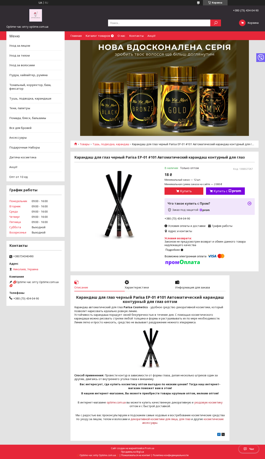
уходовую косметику (208, 402)
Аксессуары (18, 137)
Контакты (136, 36)
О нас (121, 36)
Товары (85, 144)
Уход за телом (19, 55)
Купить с (221, 191)
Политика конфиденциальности (171, 455)
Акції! (151, 36)
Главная (76, 36)
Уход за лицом (19, 45)
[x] (223, 435)
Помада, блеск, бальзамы (27, 118)
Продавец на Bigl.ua (132, 451)
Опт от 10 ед (18, 177)
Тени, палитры (19, 108)
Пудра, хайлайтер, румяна (28, 75)
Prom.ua (149, 448)
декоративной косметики (148, 419)
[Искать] (215, 23)
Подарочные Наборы (24, 147)
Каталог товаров (98, 36)
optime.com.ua (116, 402)
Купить (186, 191)
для (181, 419)
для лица (171, 419)
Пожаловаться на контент (135, 455)
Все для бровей (20, 128)
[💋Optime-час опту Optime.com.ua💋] (35, 15)
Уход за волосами (22, 65)
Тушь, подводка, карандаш (111, 144)
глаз (188, 419)
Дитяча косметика (22, 157)
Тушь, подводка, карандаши (30, 98)
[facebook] (219, 435)
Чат (251, 448)
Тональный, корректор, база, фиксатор (30, 86)
